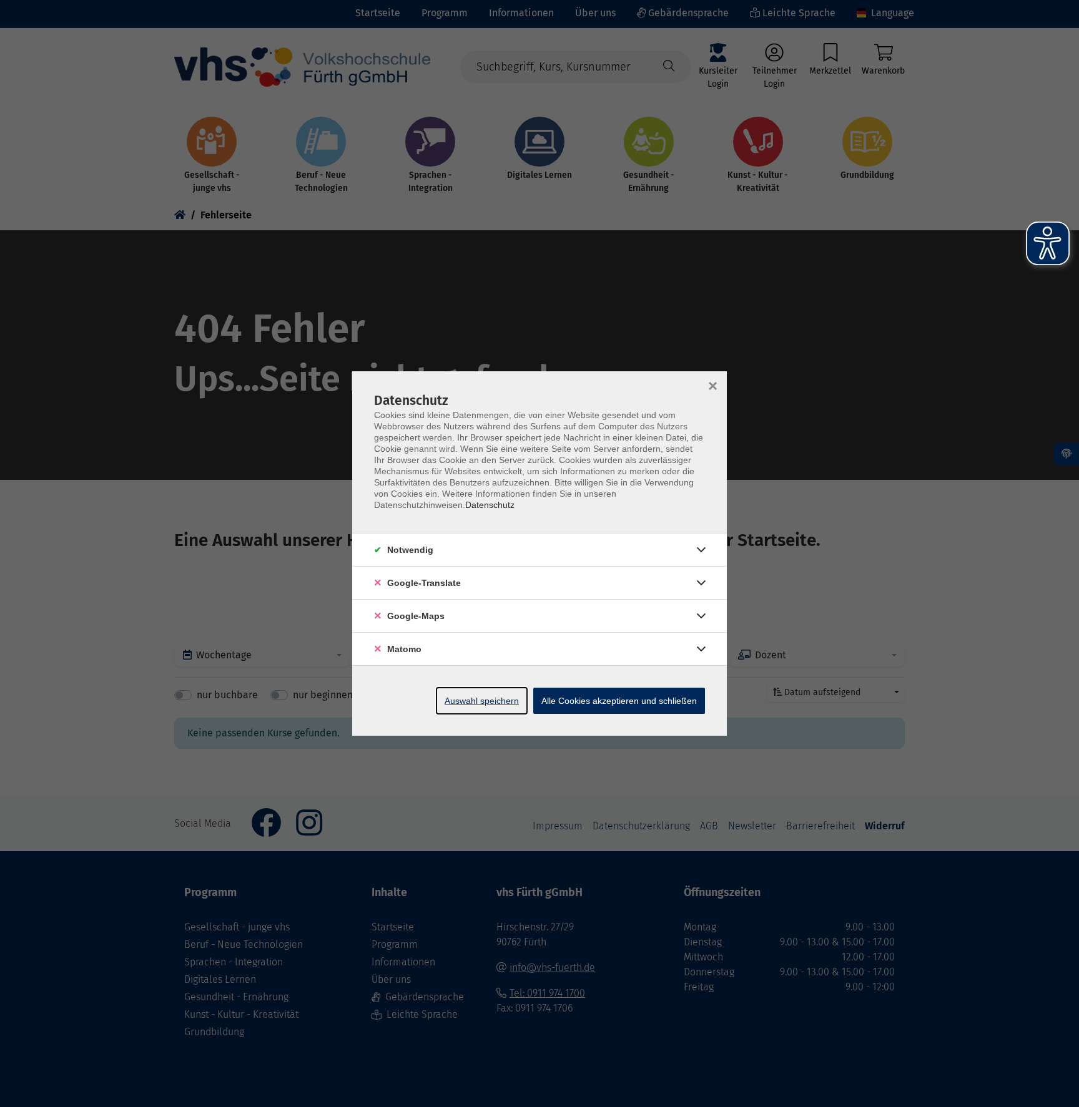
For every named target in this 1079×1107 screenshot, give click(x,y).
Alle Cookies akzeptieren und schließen (619, 701)
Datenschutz (490, 505)
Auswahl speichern (482, 701)
